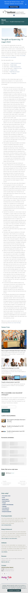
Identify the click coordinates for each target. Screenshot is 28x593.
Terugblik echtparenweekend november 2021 (6, 483)
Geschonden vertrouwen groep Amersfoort (20, 483)
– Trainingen (4, 506)
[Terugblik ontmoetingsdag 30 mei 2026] (14, 362)
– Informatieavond (5, 508)
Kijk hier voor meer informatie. (14, 322)
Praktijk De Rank (13, 70)
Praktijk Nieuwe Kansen (15, 71)
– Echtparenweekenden (6, 511)
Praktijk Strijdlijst (13, 65)
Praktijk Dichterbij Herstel (16, 63)
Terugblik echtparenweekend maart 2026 (10, 382)
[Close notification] (26, 4)
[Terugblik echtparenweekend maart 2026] (14, 377)
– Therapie (3, 502)
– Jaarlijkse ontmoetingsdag (7, 504)
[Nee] (26, 588)
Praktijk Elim (14, 73)
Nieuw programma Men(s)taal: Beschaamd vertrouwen (13, 350)
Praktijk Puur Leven (18, 68)
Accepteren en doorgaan (14, 590)
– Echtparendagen (5, 509)
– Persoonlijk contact (5, 495)
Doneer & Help (14, 6)
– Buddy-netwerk (5, 499)
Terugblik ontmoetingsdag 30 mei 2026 (10, 368)
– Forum (3, 497)
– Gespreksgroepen (5, 501)
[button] (14, 15)
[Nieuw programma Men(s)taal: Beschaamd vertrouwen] (14, 339)
